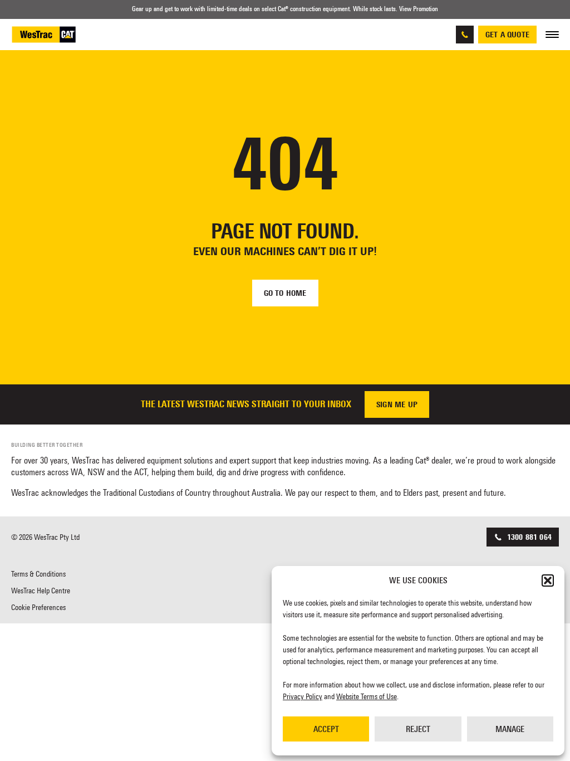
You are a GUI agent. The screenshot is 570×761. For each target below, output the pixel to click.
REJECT (418, 729)
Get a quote (507, 34)
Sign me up (396, 404)
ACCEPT (326, 729)
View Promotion (418, 9)
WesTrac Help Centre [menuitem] (40, 590)
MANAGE (509, 729)
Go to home (285, 293)
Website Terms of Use (366, 696)
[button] (547, 580)
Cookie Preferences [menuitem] (38, 607)
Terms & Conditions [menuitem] (38, 573)
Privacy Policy (302, 696)
